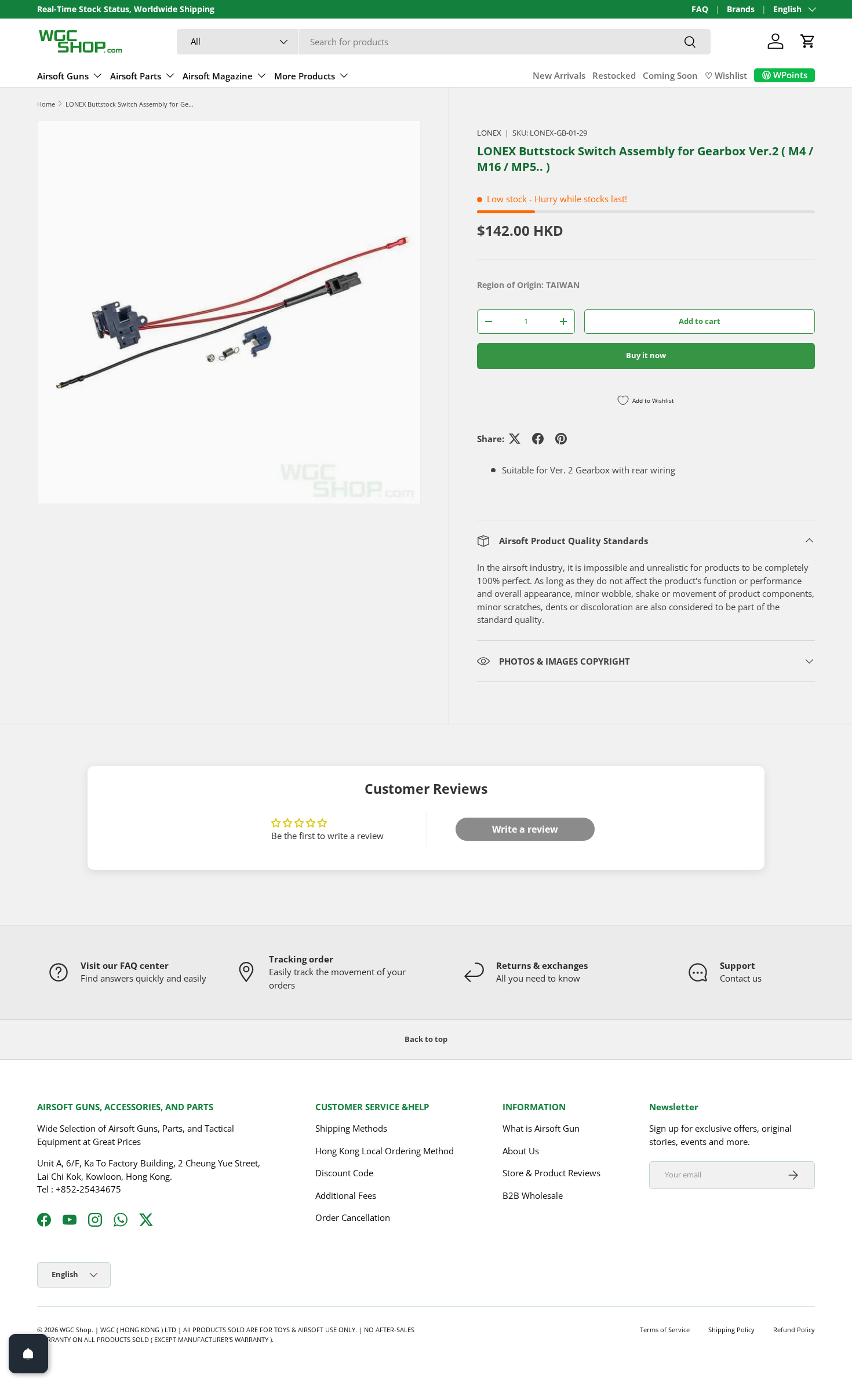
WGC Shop (76, 1329)
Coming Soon (670, 75)
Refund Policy (794, 1329)
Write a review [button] (525, 829)
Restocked (614, 75)
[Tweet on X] (514, 438)
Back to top (426, 1039)
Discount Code (344, 1173)
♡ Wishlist (726, 75)
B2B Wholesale (533, 1195)
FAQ (699, 9)
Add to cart (699, 321)
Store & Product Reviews (551, 1173)
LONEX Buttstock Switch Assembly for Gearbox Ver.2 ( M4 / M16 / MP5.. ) (130, 104)
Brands (741, 9)
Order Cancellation (352, 1218)
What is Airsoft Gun (541, 1129)
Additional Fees (345, 1195)
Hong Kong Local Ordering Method (384, 1151)
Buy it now (646, 355)
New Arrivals (559, 75)
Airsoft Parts (135, 76)
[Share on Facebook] (537, 438)
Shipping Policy (731, 1329)
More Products (304, 76)
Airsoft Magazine (218, 76)
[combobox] (444, 41)
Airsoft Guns (63, 76)
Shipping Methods (351, 1129)
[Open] (28, 1353)
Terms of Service (665, 1329)
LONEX (489, 132)
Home (46, 104)
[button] (808, 41)
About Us (521, 1151)
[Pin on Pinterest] (561, 438)
